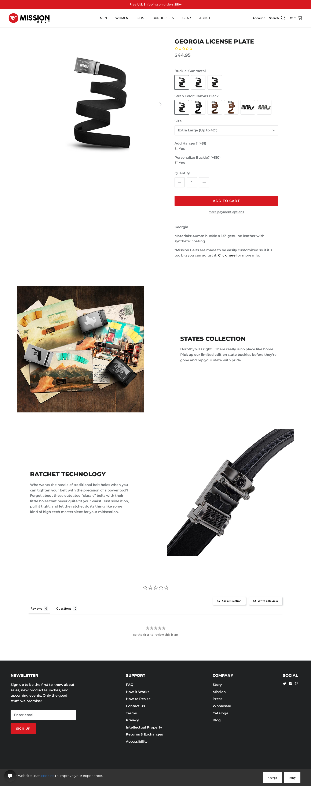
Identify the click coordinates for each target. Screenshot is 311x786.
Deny (292, 777)
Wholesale (222, 706)
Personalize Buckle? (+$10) (198, 158)
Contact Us (135, 706)
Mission (219, 692)
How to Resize (138, 699)
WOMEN (121, 18)
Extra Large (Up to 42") (197, 130)
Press (217, 699)
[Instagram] (296, 683)
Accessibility (136, 742)
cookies (47, 776)
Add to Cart (226, 201)
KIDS (140, 18)
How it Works (137, 692)
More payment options (226, 212)
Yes (182, 149)
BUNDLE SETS (163, 18)
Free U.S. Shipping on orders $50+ (155, 4)
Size (178, 121)
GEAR (186, 18)
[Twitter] (284, 683)
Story (217, 685)
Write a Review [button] (268, 601)
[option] (99, 104)
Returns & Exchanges (144, 734)
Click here (227, 255)
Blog (217, 720)
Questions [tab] (63, 608)
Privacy (132, 720)
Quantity (182, 173)
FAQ (129, 685)
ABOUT (204, 18)
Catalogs (220, 713)
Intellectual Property (144, 727)
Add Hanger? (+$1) (190, 143)
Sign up (23, 728)
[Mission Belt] (29, 18)
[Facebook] (290, 683)
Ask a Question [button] (231, 601)
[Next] (160, 104)
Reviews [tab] (36, 608)
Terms (131, 713)
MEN (103, 18)
